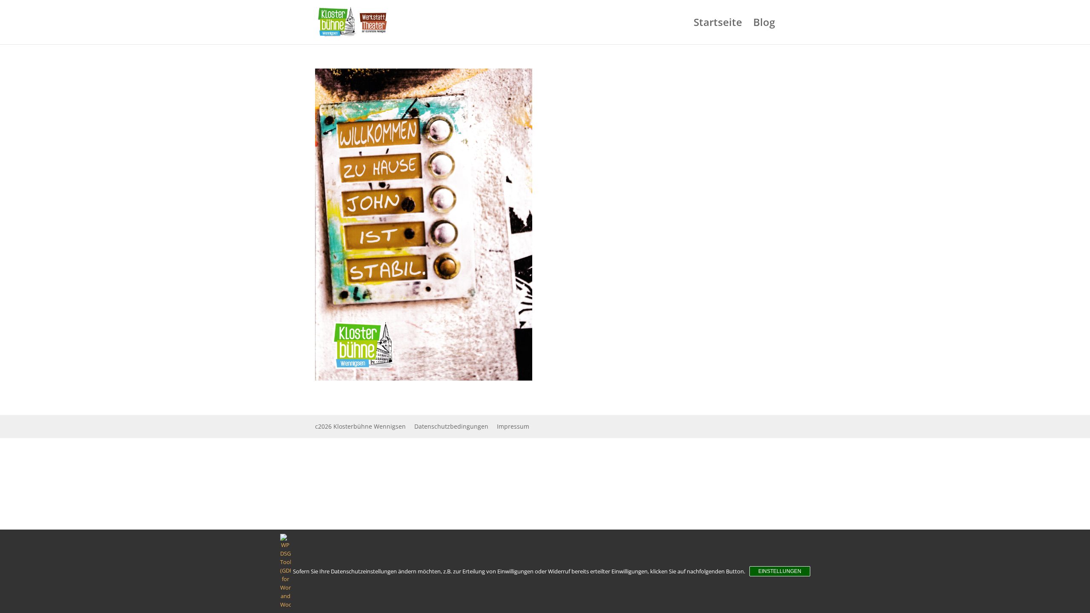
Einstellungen (779, 571)
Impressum (513, 426)
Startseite (718, 24)
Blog (764, 24)
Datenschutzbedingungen (451, 426)
